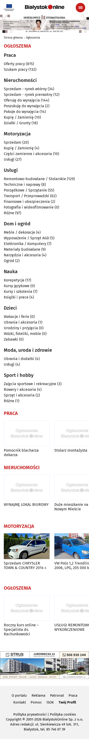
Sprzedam (12, 142)
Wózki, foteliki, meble (22, 333)
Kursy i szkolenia (18, 291)
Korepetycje (14, 280)
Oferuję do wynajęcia (22, 100)
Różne (9, 213)
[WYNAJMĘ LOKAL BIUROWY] (27, 487)
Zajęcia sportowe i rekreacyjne (30, 384)
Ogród (9, 260)
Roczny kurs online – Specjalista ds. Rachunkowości (21, 629)
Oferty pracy (14, 64)
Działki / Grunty (17, 123)
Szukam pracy (16, 69)
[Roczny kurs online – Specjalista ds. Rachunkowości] (27, 608)
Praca (73, 695)
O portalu (19, 695)
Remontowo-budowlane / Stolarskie (35, 179)
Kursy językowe (16, 286)
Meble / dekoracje (19, 232)
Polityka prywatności (30, 714)
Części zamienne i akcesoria (28, 153)
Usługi (9, 159)
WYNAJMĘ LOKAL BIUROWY (26, 504)
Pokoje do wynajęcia (21, 111)
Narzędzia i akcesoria (22, 255)
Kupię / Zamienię (19, 117)
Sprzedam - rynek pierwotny (28, 94)
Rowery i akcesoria (20, 389)
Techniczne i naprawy (22, 184)
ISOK (50, 702)
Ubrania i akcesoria (20, 322)
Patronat (57, 695)
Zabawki (11, 339)
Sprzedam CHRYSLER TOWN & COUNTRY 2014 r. (25, 565)
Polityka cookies (63, 714)
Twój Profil (67, 702)
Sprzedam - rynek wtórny (25, 89)
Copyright (13, 719)
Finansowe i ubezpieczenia (27, 201)
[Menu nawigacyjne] (80, 7)
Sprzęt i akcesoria (19, 395)
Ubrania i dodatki (19, 358)
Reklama (38, 695)
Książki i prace (16, 297)
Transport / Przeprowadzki (26, 196)
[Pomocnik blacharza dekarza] (27, 433)
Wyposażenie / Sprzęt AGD (26, 238)
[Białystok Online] (44, 7)
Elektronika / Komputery (25, 243)
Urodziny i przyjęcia (21, 328)
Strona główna (13, 37)
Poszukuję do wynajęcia (24, 106)
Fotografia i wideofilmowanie (29, 207)
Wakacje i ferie (16, 316)
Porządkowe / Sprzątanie (25, 190)
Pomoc (36, 702)
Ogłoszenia (33, 37)
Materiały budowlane (22, 249)
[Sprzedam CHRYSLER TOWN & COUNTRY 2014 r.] (27, 546)
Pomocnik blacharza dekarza (21, 452)
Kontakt (19, 702)
